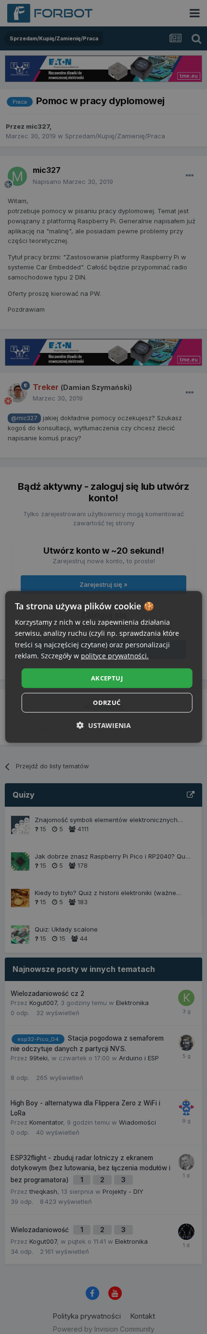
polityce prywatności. (115, 655)
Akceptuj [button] (107, 678)
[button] (104, 725)
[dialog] (103, 667)
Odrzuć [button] (106, 702)
